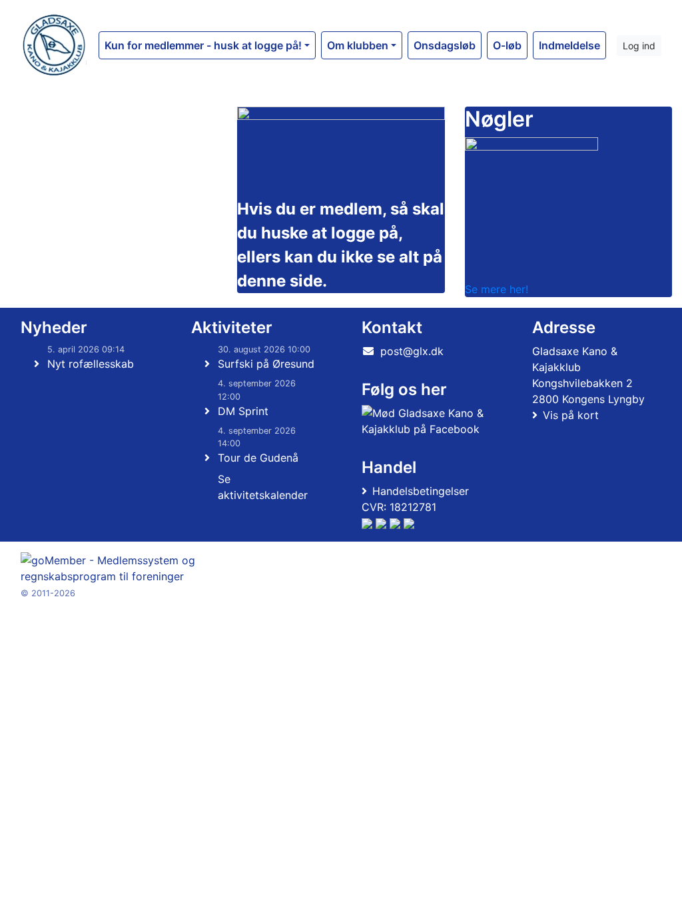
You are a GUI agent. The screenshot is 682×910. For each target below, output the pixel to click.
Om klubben (357, 45)
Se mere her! (496, 289)
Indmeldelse (569, 45)
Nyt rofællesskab (90, 363)
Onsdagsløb (445, 45)
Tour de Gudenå (258, 457)
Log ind (639, 45)
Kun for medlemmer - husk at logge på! (203, 45)
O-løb (507, 45)
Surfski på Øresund (266, 363)
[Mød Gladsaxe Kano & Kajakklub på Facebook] (424, 421)
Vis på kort (571, 415)
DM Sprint (243, 411)
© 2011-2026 (48, 593)
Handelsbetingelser (420, 491)
